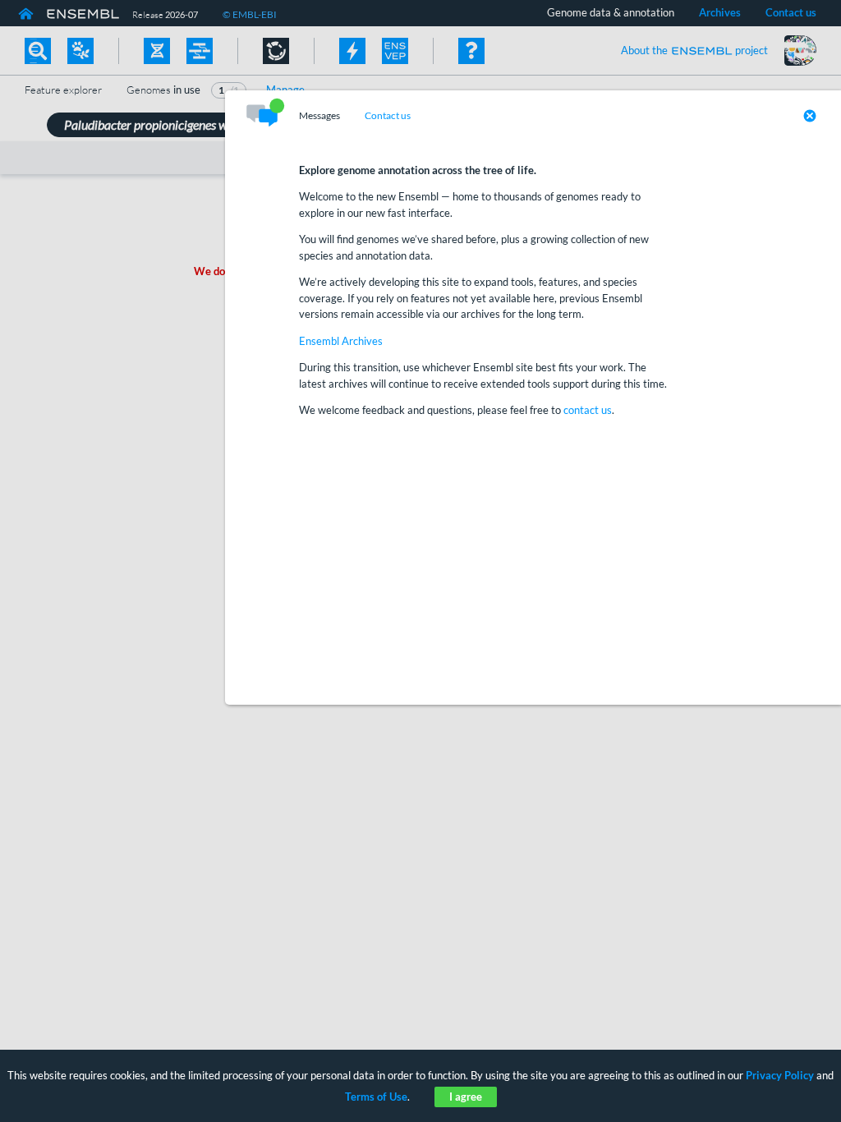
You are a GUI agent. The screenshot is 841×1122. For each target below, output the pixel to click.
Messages (319, 116)
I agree (465, 1096)
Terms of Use (376, 1096)
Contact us (388, 116)
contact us (587, 409)
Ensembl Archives (341, 340)
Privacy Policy (780, 1075)
